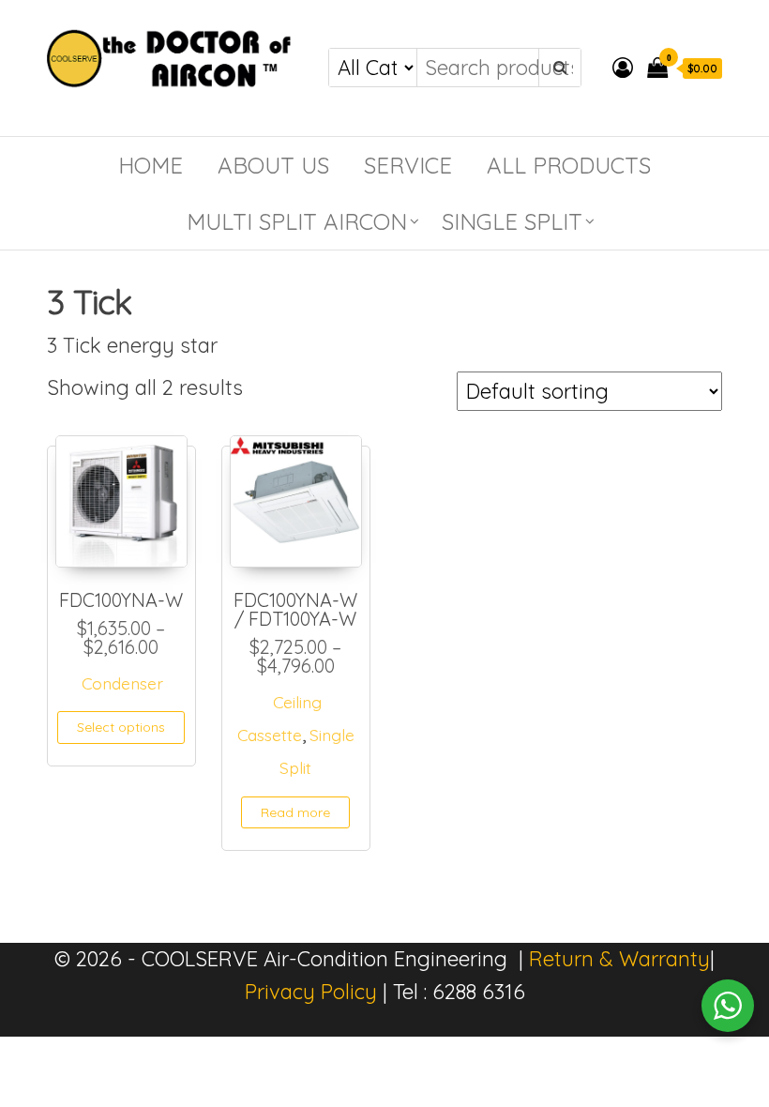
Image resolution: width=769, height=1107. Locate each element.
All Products (569, 165)
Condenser (122, 683)
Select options (121, 727)
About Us (273, 165)
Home (150, 165)
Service (408, 165)
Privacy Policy (311, 991)
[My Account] (622, 67)
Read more (295, 812)
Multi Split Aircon (297, 221)
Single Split (512, 221)
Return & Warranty (619, 959)
